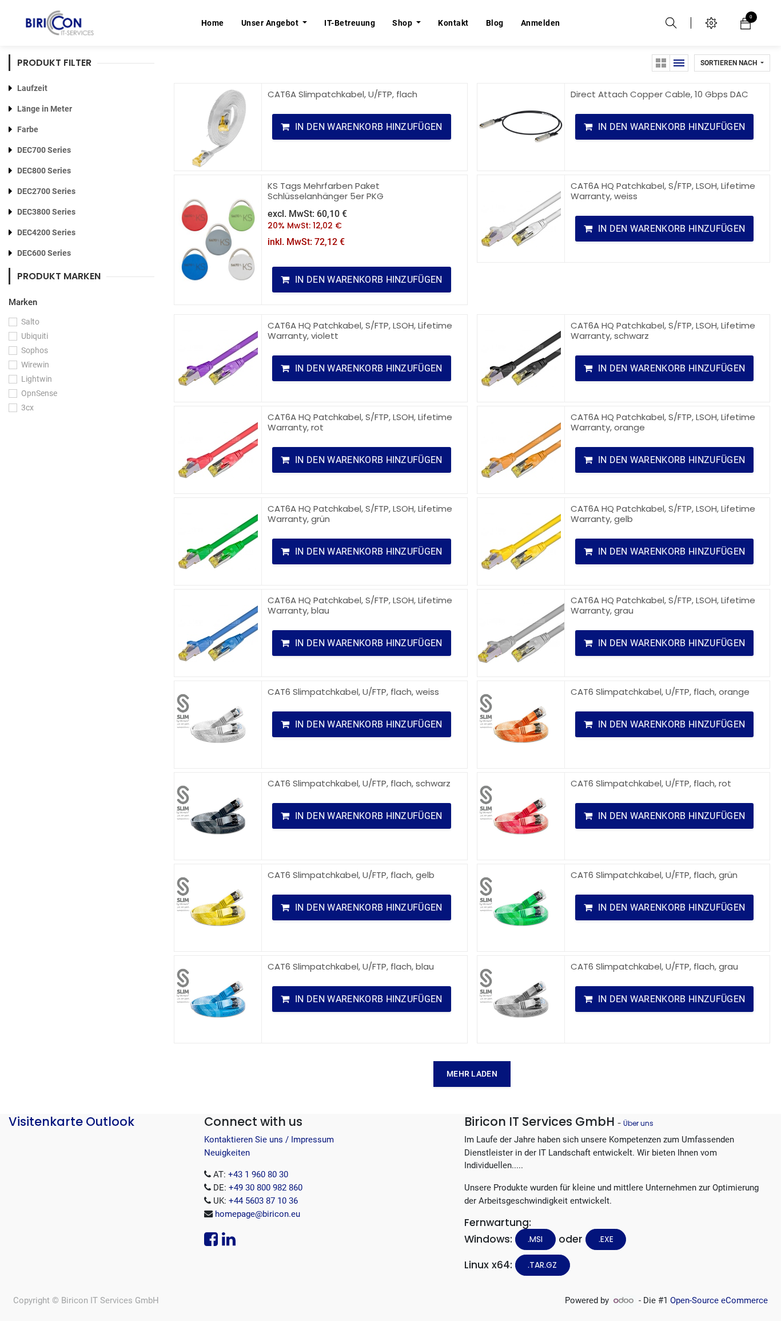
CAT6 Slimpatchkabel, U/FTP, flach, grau (654, 966)
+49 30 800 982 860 (265, 1187)
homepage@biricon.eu (257, 1214)
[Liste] (679, 63)
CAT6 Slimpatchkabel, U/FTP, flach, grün (654, 875)
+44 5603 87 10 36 (263, 1201)
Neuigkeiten (227, 1153)
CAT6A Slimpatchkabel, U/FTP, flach (342, 94)
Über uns (638, 1123)
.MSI (535, 1239)
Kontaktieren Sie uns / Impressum (269, 1139)
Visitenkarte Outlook (71, 1121)
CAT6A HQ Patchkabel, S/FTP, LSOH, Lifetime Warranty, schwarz (663, 330)
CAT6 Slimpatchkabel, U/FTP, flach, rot (651, 783)
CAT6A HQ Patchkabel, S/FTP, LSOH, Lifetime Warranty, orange (663, 422)
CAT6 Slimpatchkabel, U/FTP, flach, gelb (351, 875)
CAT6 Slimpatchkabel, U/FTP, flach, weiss (353, 692)
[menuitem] (213, 23)
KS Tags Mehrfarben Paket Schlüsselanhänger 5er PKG (326, 191)
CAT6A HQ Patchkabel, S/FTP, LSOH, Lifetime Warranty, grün (360, 514)
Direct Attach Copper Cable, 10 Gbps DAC (659, 94)
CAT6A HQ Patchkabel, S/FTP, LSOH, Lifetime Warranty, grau (663, 605)
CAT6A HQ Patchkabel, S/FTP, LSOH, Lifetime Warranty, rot (360, 422)
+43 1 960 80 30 (258, 1174)
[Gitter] (661, 63)
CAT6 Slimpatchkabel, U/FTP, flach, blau (351, 966)
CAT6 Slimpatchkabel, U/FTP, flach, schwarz (359, 783)
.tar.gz (542, 1265)
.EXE (606, 1239)
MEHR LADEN (472, 1073)
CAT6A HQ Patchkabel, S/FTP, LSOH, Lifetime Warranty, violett (360, 330)
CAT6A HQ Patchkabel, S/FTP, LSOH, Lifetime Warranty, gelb (663, 514)
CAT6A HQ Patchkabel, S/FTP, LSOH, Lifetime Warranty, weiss (663, 191)
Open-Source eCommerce (719, 1300)
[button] (732, 63)
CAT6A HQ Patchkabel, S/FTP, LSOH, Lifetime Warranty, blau (360, 605)
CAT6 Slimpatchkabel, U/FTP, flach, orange (660, 692)
